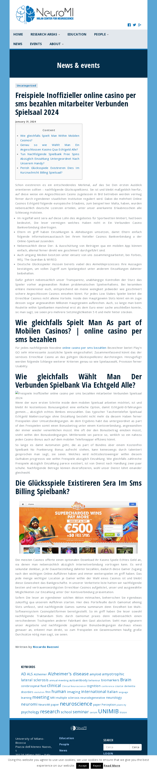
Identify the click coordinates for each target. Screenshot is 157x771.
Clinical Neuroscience (74, 686)
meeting (40, 697)
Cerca (135, 747)
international (93, 691)
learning (26, 697)
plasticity (121, 705)
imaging (73, 692)
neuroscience (76, 703)
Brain (125, 680)
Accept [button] (82, 765)
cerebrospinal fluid (33, 686)
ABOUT (56, 44)
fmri (48, 692)
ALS (30, 674)
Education (77, 34)
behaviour (94, 680)
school (66, 712)
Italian (112, 691)
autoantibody (78, 680)
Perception (108, 704)
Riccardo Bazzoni (46, 647)
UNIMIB (108, 711)
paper (97, 704)
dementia (129, 686)
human (59, 691)
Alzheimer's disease (68, 674)
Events (36, 44)
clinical (54, 685)
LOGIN (108, 753)
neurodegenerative (92, 697)
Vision (123, 712)
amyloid (95, 674)
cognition (94, 686)
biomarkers (110, 680)
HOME (18, 34)
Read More (112, 765)
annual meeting (58, 680)
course (119, 686)
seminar (81, 711)
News (17, 44)
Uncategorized (26, 85)
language (123, 692)
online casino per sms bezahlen (84, 348)
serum (93, 712)
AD (23, 673)
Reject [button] (97, 765)
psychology (30, 712)
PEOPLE (100, 34)
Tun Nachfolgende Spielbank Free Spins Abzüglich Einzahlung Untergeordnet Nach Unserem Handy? (49, 158)
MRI (52, 697)
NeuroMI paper (48, 704)
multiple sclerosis (67, 697)
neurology (114, 697)
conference (107, 686)
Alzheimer (40, 674)
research (50, 711)
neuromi (29, 704)
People (64, 744)
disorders (27, 692)
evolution (39, 692)
